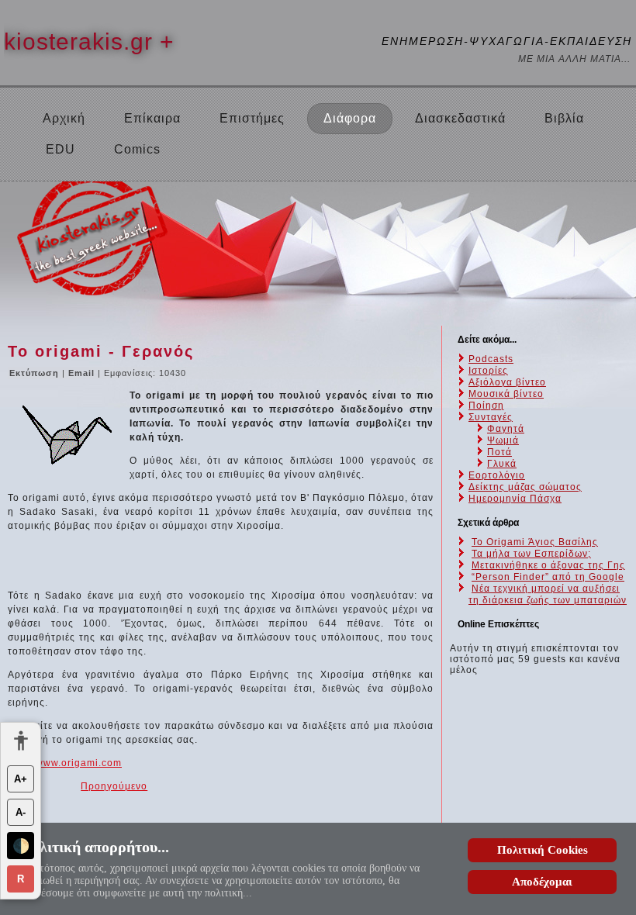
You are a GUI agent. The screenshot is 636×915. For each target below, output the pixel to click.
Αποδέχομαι (542, 881)
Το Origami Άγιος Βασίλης (535, 542)
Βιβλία (564, 118)
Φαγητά (505, 428)
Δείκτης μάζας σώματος (525, 487)
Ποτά (499, 452)
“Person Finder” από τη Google (548, 576)
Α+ (20, 779)
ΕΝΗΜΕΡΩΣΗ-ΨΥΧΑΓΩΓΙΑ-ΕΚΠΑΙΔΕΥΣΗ (507, 41)
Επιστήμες (252, 118)
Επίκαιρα (152, 118)
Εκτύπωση (35, 373)
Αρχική (64, 118)
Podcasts (490, 359)
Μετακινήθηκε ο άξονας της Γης (548, 565)
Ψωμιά (503, 440)
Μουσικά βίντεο (506, 393)
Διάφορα (349, 118)
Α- (21, 812)
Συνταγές (490, 417)
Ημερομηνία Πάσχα (515, 498)
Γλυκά (502, 463)
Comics (137, 149)
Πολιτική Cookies (542, 850)
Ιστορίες (488, 370)
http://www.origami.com (65, 763)
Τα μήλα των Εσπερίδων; (531, 553)
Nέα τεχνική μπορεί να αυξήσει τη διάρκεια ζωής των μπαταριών (547, 594)
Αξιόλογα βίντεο (507, 382)
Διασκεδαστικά (460, 118)
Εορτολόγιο (496, 475)
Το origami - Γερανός (101, 351)
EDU (60, 149)
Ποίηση (486, 405)
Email (83, 373)
